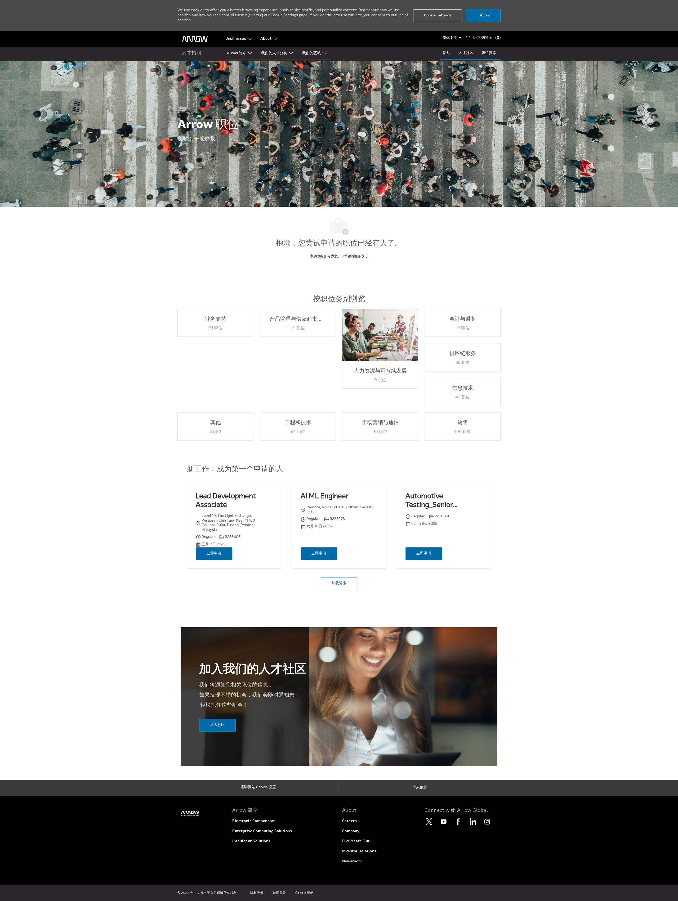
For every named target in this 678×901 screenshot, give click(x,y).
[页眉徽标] (195, 39)
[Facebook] (458, 821)
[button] (451, 38)
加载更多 (339, 583)
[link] (201, 813)
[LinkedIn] (472, 821)
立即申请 (214, 553)
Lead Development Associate (226, 501)
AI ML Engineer (325, 496)
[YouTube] (443, 821)
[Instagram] (487, 821)
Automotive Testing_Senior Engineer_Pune (429, 501)
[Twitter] (429, 821)
